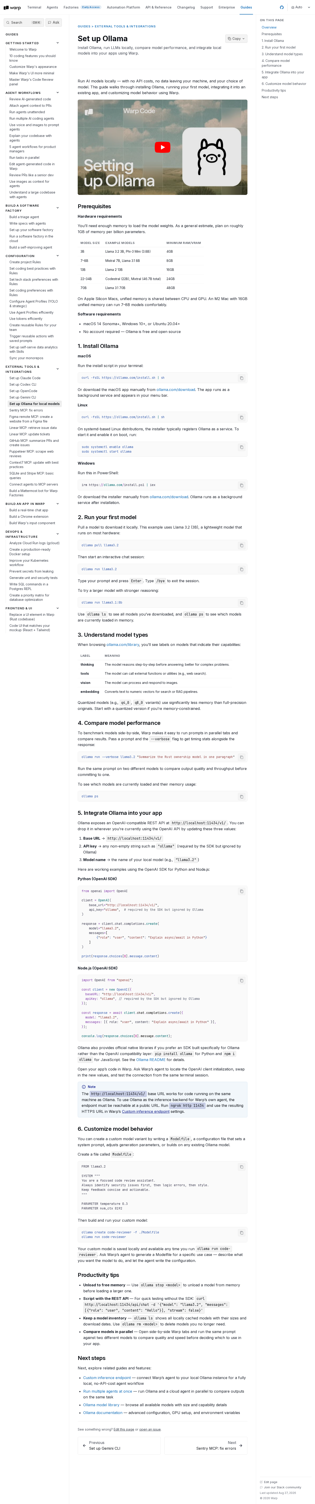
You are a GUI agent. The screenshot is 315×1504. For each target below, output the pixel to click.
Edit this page (124, 1429)
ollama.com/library (123, 644)
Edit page (270, 1482)
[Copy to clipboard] (241, 378)
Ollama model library (101, 1405)
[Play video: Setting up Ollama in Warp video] (162, 147)
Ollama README (151, 1059)
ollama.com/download (176, 389)
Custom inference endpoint (145, 1111)
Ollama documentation (102, 1412)
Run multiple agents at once (107, 1391)
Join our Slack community (282, 1487)
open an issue (150, 1429)
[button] (162, 147)
